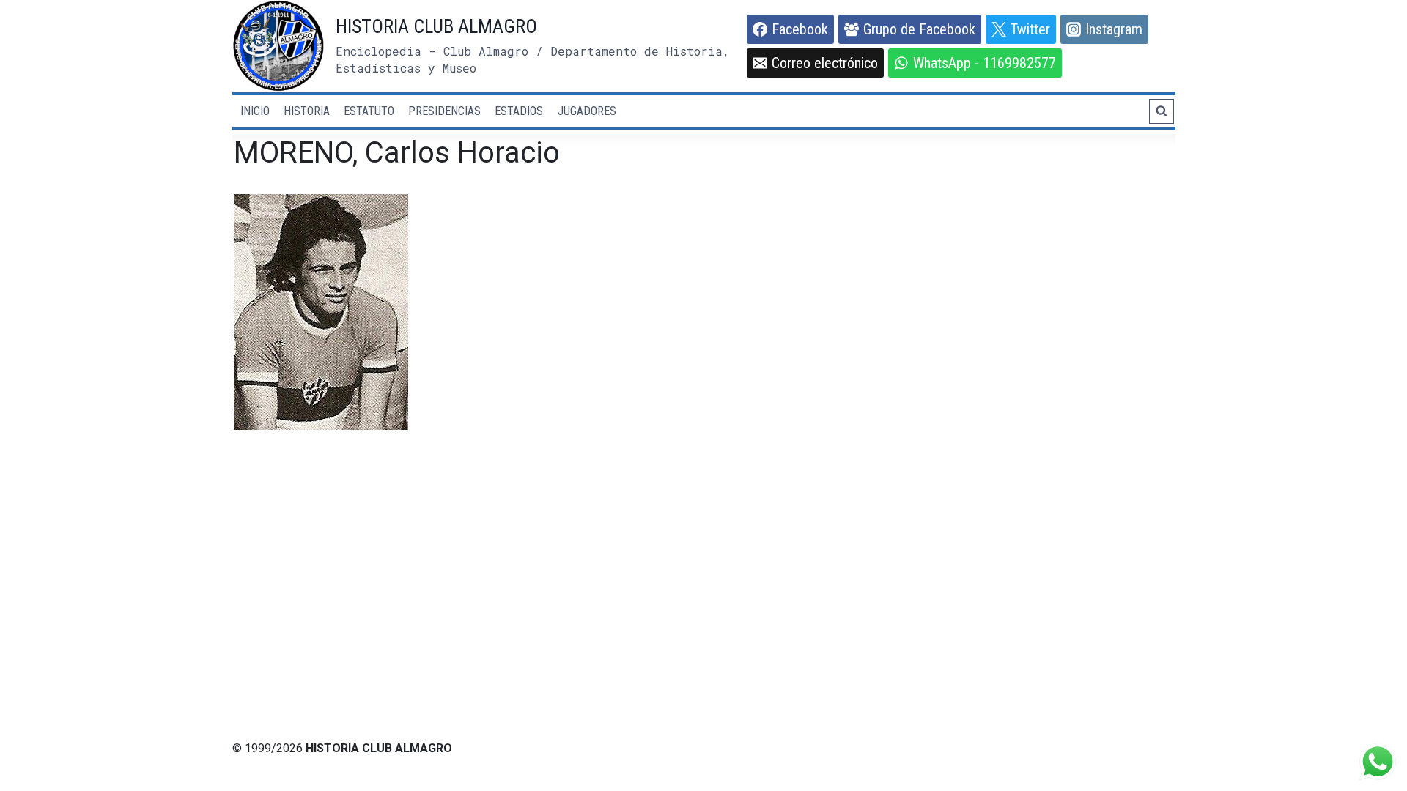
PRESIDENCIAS (444, 111)
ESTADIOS (519, 111)
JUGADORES (587, 111)
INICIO (255, 111)
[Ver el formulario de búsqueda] (1161, 111)
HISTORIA (307, 111)
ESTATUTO (369, 111)
